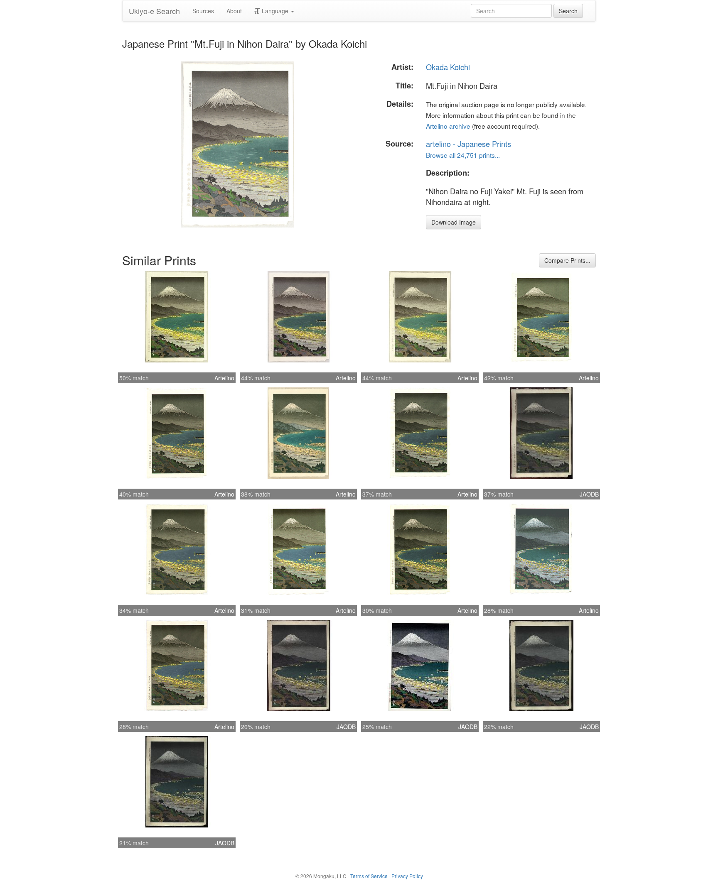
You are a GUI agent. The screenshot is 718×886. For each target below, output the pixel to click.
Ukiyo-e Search (154, 10)
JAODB (589, 494)
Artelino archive (448, 125)
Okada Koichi (448, 66)
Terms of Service (369, 875)
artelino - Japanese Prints (468, 143)
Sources (203, 11)
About (234, 11)
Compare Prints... (567, 260)
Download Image (453, 222)
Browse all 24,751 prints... (463, 154)
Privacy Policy (407, 875)
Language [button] (275, 11)
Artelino (224, 378)
